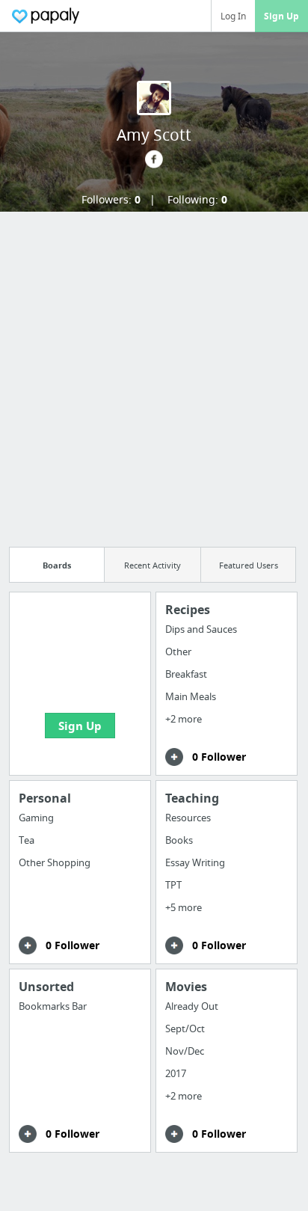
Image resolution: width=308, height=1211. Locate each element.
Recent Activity (152, 565)
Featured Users (248, 565)
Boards (57, 565)
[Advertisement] (154, 375)
